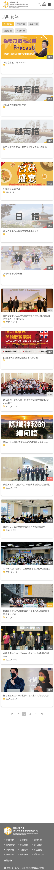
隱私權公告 (39, 854)
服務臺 (9, 844)
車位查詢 (38, 849)
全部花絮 (8, 24)
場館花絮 (8, 30)
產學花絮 (33, 24)
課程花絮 (21, 24)
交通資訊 (24, 849)
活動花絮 (38, 839)
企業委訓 (24, 839)
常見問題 (38, 844)
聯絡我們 (24, 844)
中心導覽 (10, 849)
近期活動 (10, 839)
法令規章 (24, 854)
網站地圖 (10, 854)
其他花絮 (21, 30)
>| (42, 713)
